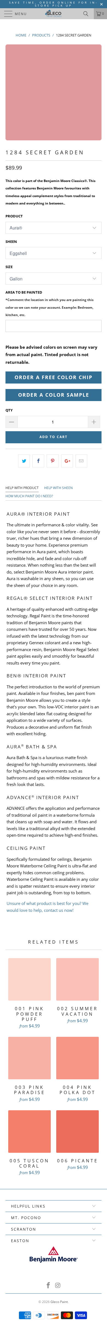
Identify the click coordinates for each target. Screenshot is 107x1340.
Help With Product (22, 488)
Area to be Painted (49, 303)
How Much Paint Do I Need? (29, 496)
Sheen (11, 241)
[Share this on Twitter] (24, 461)
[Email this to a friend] (81, 461)
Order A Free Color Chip (53, 377)
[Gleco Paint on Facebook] (48, 1286)
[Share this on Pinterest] (52, 461)
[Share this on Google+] (67, 461)
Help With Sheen (58, 488)
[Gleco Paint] (53, 13)
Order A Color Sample (53, 394)
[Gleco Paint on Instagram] (58, 1286)
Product (14, 216)
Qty (9, 410)
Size (9, 266)
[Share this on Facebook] (38, 461)
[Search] (88, 13)
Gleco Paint (59, 1301)
